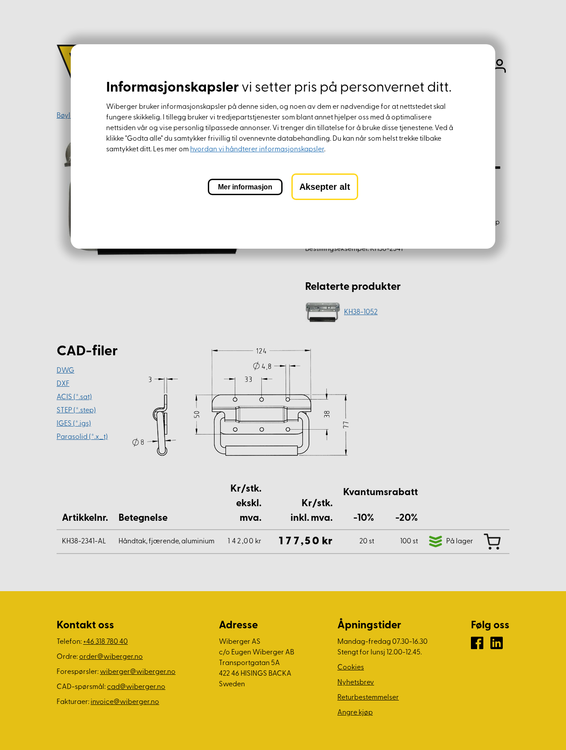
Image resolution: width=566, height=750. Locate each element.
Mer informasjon (245, 187)
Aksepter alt (324, 187)
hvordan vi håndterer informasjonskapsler (257, 149)
